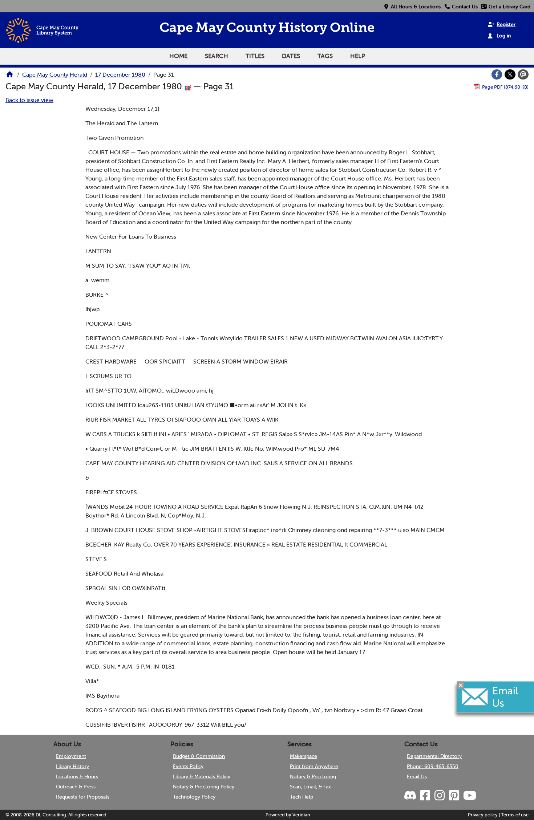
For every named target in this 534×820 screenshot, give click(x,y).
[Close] (460, 685)
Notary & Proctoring (313, 776)
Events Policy (188, 766)
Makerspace (303, 756)
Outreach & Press (76, 786)
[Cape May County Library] (9, 76)
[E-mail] (523, 74)
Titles (255, 56)
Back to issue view (29, 99)
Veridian (301, 815)
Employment (71, 756)
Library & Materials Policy (201, 776)
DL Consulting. (51, 815)
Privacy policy (483, 815)
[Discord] (410, 795)
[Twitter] (510, 74)
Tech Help (301, 796)
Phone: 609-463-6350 (432, 766)
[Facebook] (496, 74)
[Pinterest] (453, 795)
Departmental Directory (434, 756)
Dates (291, 56)
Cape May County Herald (54, 74)
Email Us (417, 776)
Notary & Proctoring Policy (203, 786)
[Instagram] (439, 795)
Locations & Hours (77, 776)
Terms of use (515, 815)
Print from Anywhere (314, 766)
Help (357, 56)
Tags (325, 56)
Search (216, 56)
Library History (72, 766)
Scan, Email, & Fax (310, 786)
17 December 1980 (120, 74)
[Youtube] (469, 795)
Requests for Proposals (82, 796)
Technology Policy (194, 796)
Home (178, 56)
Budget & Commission (199, 756)
